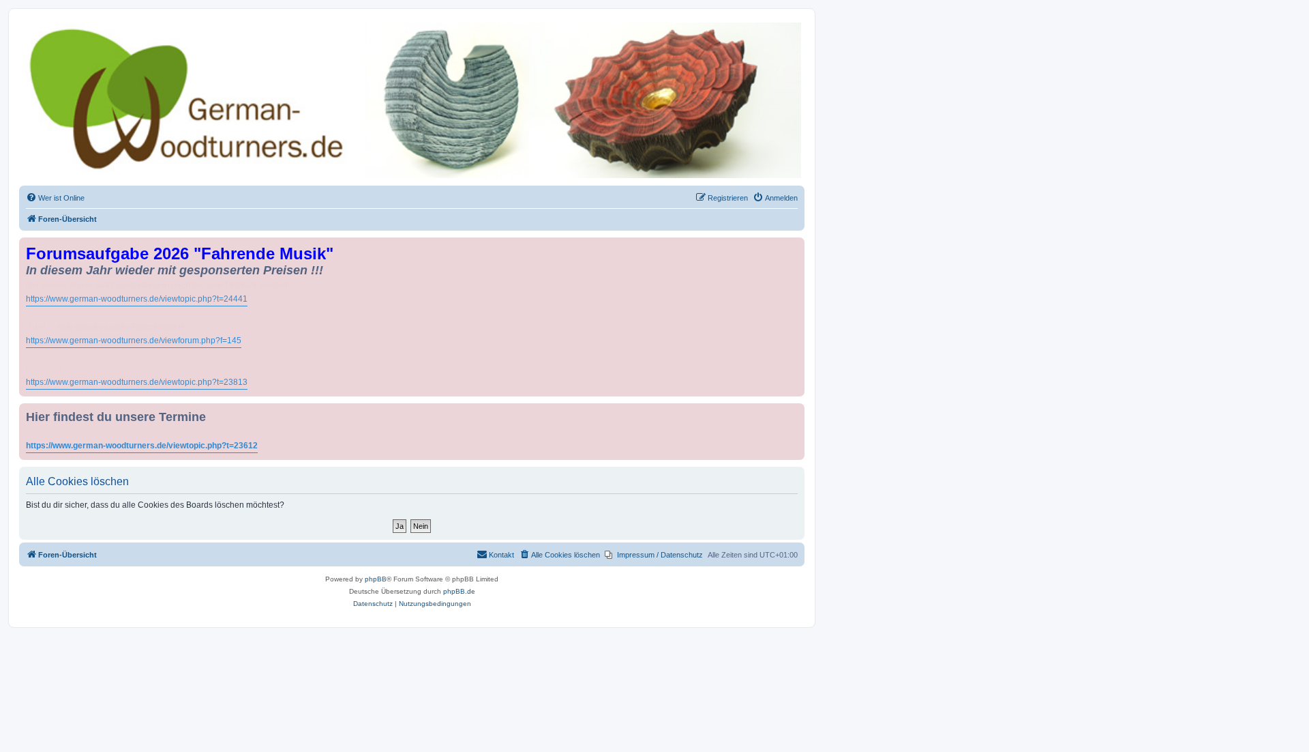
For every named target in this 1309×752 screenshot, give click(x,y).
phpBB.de (459, 591)
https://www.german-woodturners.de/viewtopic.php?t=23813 (136, 382)
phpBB (376, 579)
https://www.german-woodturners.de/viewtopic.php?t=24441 (136, 299)
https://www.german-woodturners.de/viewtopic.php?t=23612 (142, 445)
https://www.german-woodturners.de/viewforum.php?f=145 (133, 340)
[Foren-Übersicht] (411, 100)
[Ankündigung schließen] (795, 245)
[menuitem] (55, 198)
